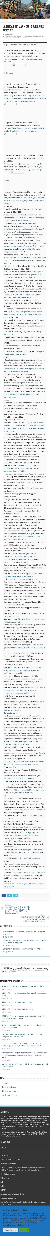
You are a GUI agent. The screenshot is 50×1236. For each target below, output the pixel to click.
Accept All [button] (24, 1230)
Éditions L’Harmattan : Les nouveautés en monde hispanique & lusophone (24, 941)
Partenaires (5, 1156)
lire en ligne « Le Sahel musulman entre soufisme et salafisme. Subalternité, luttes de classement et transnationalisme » (25, 98)
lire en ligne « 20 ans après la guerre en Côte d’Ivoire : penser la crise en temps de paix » (25, 647)
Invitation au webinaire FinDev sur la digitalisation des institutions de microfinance (33, 918)
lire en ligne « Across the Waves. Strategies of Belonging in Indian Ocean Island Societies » (25, 200)
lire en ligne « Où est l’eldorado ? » (27, 858)
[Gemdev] (25, 4)
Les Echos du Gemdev (8, 1164)
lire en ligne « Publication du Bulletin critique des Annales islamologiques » (24, 394)
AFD (2, 1182)
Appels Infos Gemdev (12, 36)
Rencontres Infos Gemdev (17, 38)
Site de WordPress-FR (9, 1095)
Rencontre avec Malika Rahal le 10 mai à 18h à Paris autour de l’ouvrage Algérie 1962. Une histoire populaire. (17, 909)
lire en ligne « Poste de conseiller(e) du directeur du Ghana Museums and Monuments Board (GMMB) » (22, 468)
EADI (2, 1186)
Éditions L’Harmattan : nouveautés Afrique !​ (17, 1009)
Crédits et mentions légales (10, 1160)
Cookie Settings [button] (10, 1230)
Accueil (3, 1148)
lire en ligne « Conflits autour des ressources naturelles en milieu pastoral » (25, 260)
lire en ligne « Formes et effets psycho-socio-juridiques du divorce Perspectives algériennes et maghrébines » (24, 670)
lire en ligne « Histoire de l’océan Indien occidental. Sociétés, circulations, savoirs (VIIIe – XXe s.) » (24, 314)
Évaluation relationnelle (9, 1198)
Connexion (5, 1083)
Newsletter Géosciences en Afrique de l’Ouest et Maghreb (23, 986)
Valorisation (5, 1178)
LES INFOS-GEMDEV (26, 36)
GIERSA (3, 1190)
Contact (3, 1152)
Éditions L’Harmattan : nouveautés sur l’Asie (22, 949)
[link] (42, 1119)
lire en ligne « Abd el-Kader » (33, 850)
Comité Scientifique (8, 1174)
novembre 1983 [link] (42, 1119)
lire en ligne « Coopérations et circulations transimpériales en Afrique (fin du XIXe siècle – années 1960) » (24, 368)
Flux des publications (9, 1087)
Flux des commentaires (10, 1091)
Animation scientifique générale (12, 1194)
